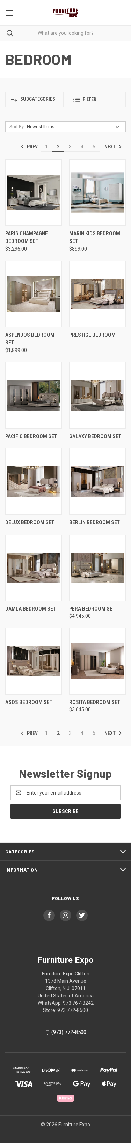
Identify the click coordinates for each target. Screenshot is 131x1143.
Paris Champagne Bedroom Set (26, 237)
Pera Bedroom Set (92, 609)
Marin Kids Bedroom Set (94, 237)
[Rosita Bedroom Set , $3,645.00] (97, 661)
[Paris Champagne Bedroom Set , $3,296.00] (33, 192)
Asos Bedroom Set (28, 702)
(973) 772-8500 (68, 1032)
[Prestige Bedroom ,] (97, 294)
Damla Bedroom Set (30, 609)
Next (110, 146)
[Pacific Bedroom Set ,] (33, 395)
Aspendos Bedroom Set (29, 339)
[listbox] (74, 127)
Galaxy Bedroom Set (95, 436)
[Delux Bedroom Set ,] (33, 481)
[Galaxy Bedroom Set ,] (97, 395)
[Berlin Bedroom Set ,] (97, 481)
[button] (34, 99)
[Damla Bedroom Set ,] (33, 568)
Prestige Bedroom (92, 335)
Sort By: (17, 126)
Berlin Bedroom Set (94, 522)
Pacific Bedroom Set (31, 436)
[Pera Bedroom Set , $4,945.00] (97, 568)
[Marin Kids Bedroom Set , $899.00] (97, 192)
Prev (32, 146)
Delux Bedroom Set (29, 522)
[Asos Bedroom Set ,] (33, 661)
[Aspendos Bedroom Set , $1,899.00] (33, 294)
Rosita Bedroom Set (94, 702)
